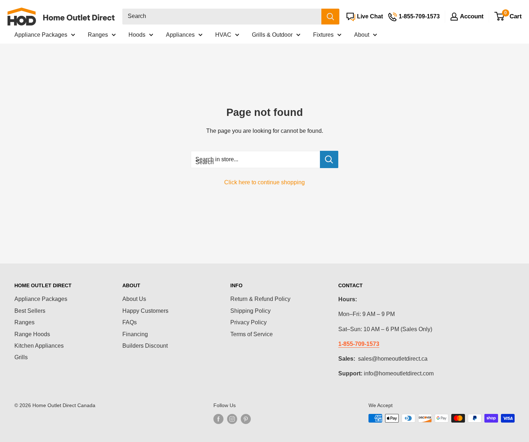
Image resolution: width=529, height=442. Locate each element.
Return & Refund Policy (260, 299)
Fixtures (323, 35)
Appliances (180, 35)
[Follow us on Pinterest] (246, 419)
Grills (21, 357)
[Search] (330, 16)
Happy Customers (145, 311)
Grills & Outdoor (272, 35)
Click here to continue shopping (264, 182)
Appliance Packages (40, 35)
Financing (135, 334)
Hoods (136, 35)
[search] (221, 16)
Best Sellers (29, 311)
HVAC (223, 35)
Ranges (98, 35)
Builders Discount (145, 346)
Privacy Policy (248, 322)
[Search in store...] (329, 159)
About (361, 35)
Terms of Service (251, 334)
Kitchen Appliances (39, 346)
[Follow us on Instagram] (232, 419)
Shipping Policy (250, 311)
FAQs (129, 322)
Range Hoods (32, 334)
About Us (134, 299)
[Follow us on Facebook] (218, 419)
